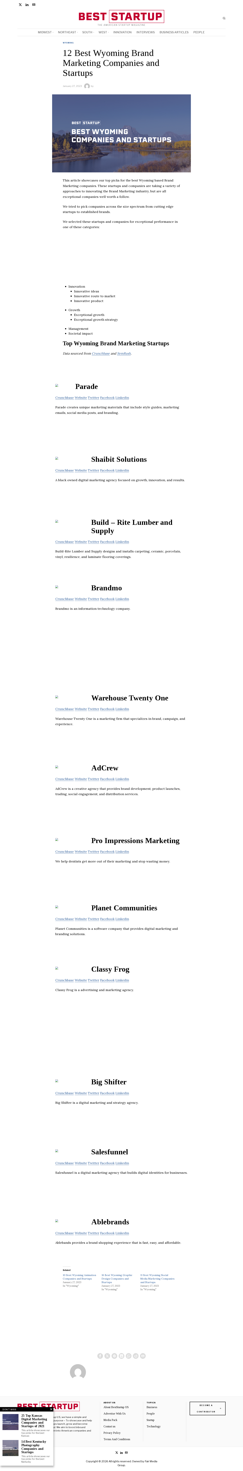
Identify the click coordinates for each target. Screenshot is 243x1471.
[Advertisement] (121, 259)
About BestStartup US (116, 1407)
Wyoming (68, 43)
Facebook (107, 398)
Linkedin (122, 398)
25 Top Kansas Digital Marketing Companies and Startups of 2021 (34, 1421)
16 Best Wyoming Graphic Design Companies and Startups (117, 1279)
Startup (150, 1419)
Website (81, 398)
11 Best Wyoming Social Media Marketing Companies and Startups (157, 1279)
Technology (154, 1426)
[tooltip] (20, 4)
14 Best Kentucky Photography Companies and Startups (33, 1447)
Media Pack (110, 1419)
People (151, 1413)
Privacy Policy (112, 1432)
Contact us (109, 1426)
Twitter (93, 398)
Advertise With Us (115, 1413)
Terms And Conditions (117, 1439)
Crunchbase (101, 353)
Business (152, 1407)
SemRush (124, 353)
